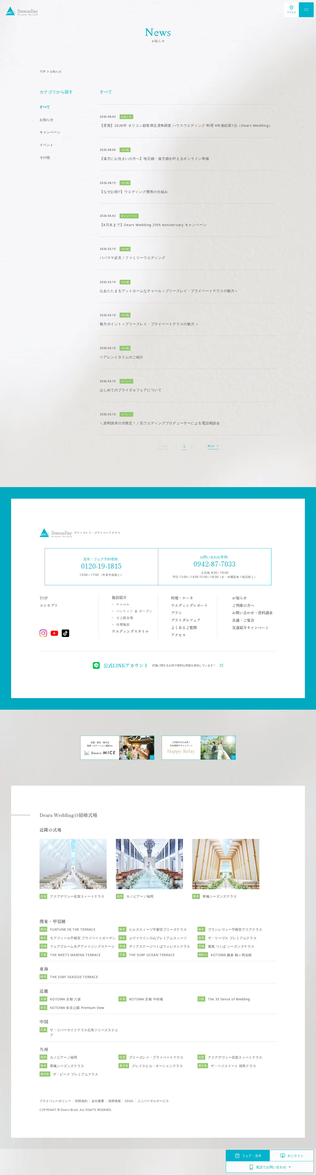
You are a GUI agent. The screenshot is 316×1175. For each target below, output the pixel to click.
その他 (45, 157)
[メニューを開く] (306, 9)
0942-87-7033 (215, 563)
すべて (45, 106)
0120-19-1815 (101, 566)
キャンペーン (50, 132)
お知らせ (46, 119)
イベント (46, 144)
